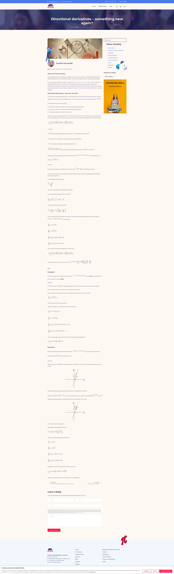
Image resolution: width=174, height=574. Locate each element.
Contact (105, 552)
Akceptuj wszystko (165, 571)
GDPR (104, 561)
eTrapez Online (102, 6)
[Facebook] (108, 1)
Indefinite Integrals (113, 57)
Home (93, 6)
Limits (109, 62)
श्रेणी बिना (77, 27)
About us (77, 556)
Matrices (110, 67)
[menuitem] (125, 6)
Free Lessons (78, 552)
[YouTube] (106, 1)
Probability (110, 53)
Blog (111, 6)
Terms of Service (107, 556)
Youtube (9, 572)
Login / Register (123, 1)
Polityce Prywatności (79, 512)
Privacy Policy (92, 572)
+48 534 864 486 (67, 1)
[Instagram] (110, 1)
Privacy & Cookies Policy (109, 559)
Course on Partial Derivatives (83, 82)
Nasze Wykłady (113, 44)
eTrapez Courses (79, 554)
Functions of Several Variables (115, 50)
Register (77, 564)
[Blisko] (172, 567)
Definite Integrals (112, 55)
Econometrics (111, 48)
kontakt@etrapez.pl (54, 1)
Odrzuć (155, 571)
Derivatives (111, 65)
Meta (13, 572)
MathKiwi (77, 561)
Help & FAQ (105, 554)
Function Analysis (112, 60)
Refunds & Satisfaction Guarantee (111, 549)
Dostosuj (146, 571)
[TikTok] (112, 1)
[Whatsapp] (115, 1)
